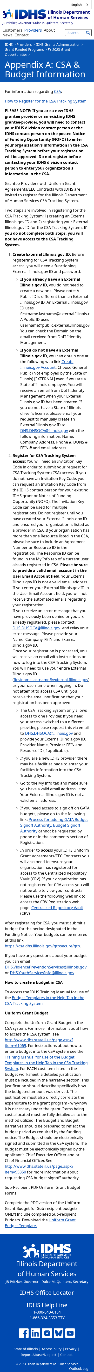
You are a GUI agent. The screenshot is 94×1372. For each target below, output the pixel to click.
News (7, 35)
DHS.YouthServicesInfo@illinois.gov (42, 972)
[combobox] (80, 4)
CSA (57, 91)
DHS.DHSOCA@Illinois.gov (44, 430)
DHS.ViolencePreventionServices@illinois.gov (46, 967)
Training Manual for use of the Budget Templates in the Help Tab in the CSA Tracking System (46, 1062)
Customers (12, 30)
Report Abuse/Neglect (38, 1354)
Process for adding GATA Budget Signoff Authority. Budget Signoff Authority (54, 825)
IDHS (9, 44)
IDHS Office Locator (47, 1292)
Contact (21, 35)
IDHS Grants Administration (58, 44)
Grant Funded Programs (24, 49)
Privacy (70, 1349)
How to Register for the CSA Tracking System (46, 101)
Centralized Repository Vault (57, 907)
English (76, 4)
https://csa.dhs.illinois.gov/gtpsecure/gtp (42, 946)
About (49, 30)
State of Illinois (26, 1349)
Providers (33, 30)
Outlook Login (80, 1368)
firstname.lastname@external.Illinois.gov (51, 679)
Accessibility (51, 1349)
